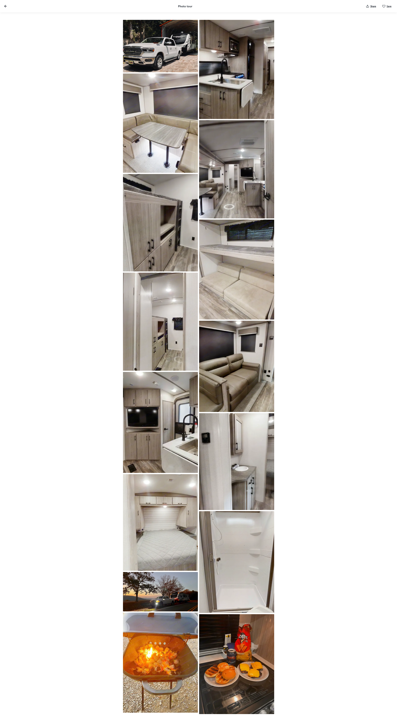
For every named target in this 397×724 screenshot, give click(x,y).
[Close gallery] (5, 6)
